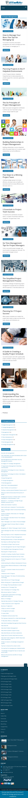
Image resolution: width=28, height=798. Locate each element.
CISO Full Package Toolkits (6, 692)
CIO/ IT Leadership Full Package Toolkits (9, 679)
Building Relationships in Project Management (13, 143)
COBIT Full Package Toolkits (6, 700)
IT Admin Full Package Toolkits (7, 673)
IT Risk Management (6, 442)
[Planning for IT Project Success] (14, 300)
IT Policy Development (6, 437)
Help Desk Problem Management (9, 628)
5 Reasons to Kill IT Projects (8, 573)
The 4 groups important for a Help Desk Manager (13, 618)
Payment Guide (4, 721)
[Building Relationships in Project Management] (14, 128)
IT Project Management (8, 31)
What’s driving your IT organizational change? (12, 582)
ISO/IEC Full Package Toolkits (7, 705)
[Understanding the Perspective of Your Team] (14, 378)
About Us (3, 713)
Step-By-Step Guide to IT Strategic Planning (12, 601)
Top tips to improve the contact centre (10, 646)
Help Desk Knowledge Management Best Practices (13, 623)
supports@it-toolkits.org (8, 772)
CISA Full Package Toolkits (6, 694)
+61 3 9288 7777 (6, 770)
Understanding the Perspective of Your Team (13, 395)
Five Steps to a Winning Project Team (12, 176)
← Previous (4, 413)
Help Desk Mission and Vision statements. (11, 633)
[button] (25, 7)
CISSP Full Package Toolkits (6, 689)
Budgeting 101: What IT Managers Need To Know (13, 528)
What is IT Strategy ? (6, 598)
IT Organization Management (8, 434)
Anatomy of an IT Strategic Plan (9, 587)
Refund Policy (3, 724)
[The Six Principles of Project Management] (14, 92)
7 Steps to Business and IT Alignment (10, 603)
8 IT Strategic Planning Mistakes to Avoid (11, 585)
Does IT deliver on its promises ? (9, 488)
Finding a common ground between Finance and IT (14, 490)
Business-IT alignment (6, 606)
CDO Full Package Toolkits (6, 684)
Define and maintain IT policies (9, 504)
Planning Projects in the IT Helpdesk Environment (14, 70)
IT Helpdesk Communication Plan (9, 616)
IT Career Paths (5, 613)
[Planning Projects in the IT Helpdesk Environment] (14, 58)
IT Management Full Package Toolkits (8, 676)
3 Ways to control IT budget (8, 608)
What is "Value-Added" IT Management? (15, 739)
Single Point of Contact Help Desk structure (12, 635)
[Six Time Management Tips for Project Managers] (14, 231)
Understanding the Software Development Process (13, 563)
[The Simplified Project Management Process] (14, 266)
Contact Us (3, 729)
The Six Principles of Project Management (12, 103)
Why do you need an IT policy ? (9, 592)
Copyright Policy (4, 726)
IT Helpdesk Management (7, 429)
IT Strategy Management (7, 444)
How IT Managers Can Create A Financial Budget (13, 521)
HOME (3, 8)
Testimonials (3, 718)
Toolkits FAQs (3, 716)
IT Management (5, 432)
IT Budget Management (7, 425)
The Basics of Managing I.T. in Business (15, 751)
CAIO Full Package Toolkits (6, 686)
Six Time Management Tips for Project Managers (13, 244)
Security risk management (7, 453)
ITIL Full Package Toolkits (6, 697)
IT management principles (7, 611)
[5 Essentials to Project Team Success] (14, 198)
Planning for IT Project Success (12, 312)
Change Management (6, 478)
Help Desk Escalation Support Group (10, 630)
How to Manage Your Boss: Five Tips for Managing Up (12, 37)
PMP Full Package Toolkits (6, 702)
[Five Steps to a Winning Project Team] (14, 164)
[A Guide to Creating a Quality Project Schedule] (14, 336)
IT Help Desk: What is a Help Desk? (9, 620)
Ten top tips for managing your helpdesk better (13, 648)
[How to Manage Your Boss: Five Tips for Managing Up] (14, 24)
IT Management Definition (12, 756)
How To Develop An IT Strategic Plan (10, 589)
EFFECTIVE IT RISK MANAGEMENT (9, 485)
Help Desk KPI (4, 625)
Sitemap (2, 732)
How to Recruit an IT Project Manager (10, 580)
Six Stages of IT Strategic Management (10, 463)
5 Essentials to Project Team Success (12, 210)
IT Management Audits (12, 745)
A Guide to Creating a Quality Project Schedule (13, 352)
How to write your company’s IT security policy (12, 507)
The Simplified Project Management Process (12, 279)
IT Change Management (7, 427)
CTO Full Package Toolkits (6, 681)
